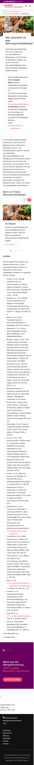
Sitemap (6, 744)
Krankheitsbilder (14, 11)
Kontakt (5, 741)
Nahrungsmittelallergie (12, 14)
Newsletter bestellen (12, 679)
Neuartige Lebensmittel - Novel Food (18, 532)
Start (4, 11)
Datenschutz (7, 733)
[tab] (10, 250)
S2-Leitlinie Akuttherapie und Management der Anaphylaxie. (20, 584)
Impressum (7, 730)
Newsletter (7, 738)
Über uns (6, 736)
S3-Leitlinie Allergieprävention (19, 616)
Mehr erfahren (10, 244)
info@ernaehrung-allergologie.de (16, 127)
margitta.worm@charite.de (19, 104)
